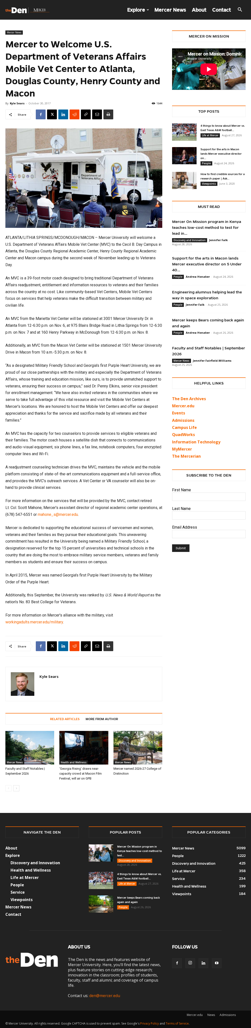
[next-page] (16, 788)
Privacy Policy (149, 1023)
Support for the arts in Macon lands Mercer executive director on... (221, 154)
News (211, 1015)
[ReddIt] (74, 114)
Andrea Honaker (198, 276)
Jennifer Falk (218, 240)
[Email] (97, 114)
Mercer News (170, 10)
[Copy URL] (86, 114)
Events (178, 413)
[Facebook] (41, 114)
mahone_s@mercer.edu (58, 514)
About (199, 10)
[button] (240, 10)
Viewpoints (209, 183)
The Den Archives (189, 398)
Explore (136, 10)
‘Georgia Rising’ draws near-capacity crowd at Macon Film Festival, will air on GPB (80, 773)
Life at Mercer (210, 135)
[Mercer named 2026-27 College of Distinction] (137, 748)
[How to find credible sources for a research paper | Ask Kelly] (184, 180)
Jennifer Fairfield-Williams (212, 360)
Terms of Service (177, 1023)
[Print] (108, 114)
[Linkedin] (63, 114)
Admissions (228, 1015)
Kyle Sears (17, 103)
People (206, 163)
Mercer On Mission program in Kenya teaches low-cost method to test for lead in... (206, 227)
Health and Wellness (74, 762)
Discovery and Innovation (190, 240)
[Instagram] (190, 963)
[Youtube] (217, 963)
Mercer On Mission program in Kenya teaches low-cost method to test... (139, 851)
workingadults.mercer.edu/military (34, 622)
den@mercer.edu (104, 995)
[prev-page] (8, 788)
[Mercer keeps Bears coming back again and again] (101, 904)
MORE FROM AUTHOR (102, 719)
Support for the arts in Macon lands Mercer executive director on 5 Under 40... (207, 264)
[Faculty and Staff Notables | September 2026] (29, 748)
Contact (221, 10)
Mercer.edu (183, 406)
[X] (52, 114)
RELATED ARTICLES (65, 719)
